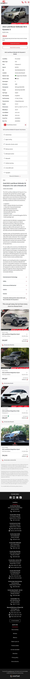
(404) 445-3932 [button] (16, 586)
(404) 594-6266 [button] (16, 556)
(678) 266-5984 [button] (16, 595)
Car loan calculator (15, 649)
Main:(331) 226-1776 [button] (16, 613)
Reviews (15, 633)
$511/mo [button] (25, 340)
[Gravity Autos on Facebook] (10, 497)
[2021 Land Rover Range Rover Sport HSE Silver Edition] (15, 319)
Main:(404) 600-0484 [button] (16, 576)
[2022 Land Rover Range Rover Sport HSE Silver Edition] (15, 358)
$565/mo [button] (25, 417)
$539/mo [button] (25, 455)
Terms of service (15, 661)
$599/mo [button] (25, 378)
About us (15, 637)
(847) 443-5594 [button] (16, 520)
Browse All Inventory (15, 43)
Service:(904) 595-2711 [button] (16, 567)
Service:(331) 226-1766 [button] (16, 615)
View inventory (15, 629)
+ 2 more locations (15, 620)
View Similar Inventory (15, 47)
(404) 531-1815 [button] (16, 511)
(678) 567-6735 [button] (16, 539)
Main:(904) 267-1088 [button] (16, 565)
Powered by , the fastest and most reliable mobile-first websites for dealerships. (15, 672)
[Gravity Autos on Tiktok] (20, 497)
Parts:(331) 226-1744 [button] (16, 616)
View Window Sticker (12, 125)
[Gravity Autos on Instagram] (16, 497)
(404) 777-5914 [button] (16, 604)
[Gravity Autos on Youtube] (13, 497)
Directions (15, 653)
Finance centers (15, 645)
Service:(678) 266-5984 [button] (16, 578)
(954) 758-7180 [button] (16, 548)
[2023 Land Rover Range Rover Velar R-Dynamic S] (15, 396)
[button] (22, 2)
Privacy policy (15, 657)
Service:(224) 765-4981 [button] (16, 530)
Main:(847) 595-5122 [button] (16, 528)
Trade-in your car (15, 641)
